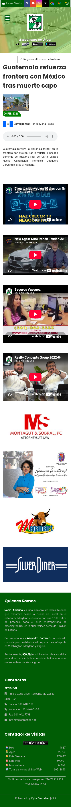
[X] (45, 3)
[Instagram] (39, 3)
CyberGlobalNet (40, 798)
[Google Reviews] (67, 3)
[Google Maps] (59, 3)
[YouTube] (33, 3)
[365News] (35, 23)
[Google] (52, 3)
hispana (61, 610)
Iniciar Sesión (13, 3)
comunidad (39, 658)
